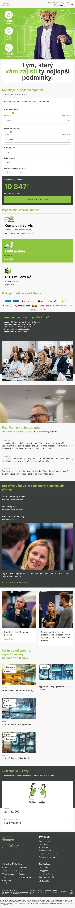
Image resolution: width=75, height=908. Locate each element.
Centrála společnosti (46, 874)
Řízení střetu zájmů (71, 892)
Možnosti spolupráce (9, 871)
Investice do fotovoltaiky (48, 854)
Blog (20, 871)
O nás (4, 877)
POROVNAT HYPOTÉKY (36, 199)
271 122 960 (58, 5)
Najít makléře (9, 285)
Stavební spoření (9, 506)
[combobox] (35, 152)
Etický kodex (55, 891)
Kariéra (4, 868)
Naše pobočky (9, 259)
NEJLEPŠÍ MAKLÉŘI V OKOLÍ (12, 583)
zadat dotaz (8, 639)
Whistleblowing (63, 891)
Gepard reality (44, 880)
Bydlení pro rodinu (45, 841)
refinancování (44, 102)
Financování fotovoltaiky (13, 516)
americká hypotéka (29, 102)
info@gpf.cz (43, 871)
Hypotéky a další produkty (13, 497)
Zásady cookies (40, 891)
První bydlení (44, 847)
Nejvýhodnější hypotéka (7, 882)
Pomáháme (23, 868)
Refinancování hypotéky (47, 857)
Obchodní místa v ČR (46, 877)
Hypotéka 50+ (44, 844)
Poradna (22, 874)
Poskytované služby (26, 877)
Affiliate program (8, 874)
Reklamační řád (48, 891)
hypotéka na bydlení (11, 102)
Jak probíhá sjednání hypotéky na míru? (18, 233)
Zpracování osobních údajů (32, 892)
